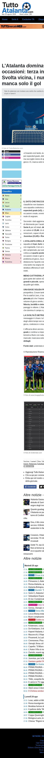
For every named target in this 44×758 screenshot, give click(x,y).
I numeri (33, 461)
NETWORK (36, 736)
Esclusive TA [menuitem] (28, 19)
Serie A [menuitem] (15, 19)
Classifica (7, 191)
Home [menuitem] (4, 19)
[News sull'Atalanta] (17, 7)
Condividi (31, 487)
